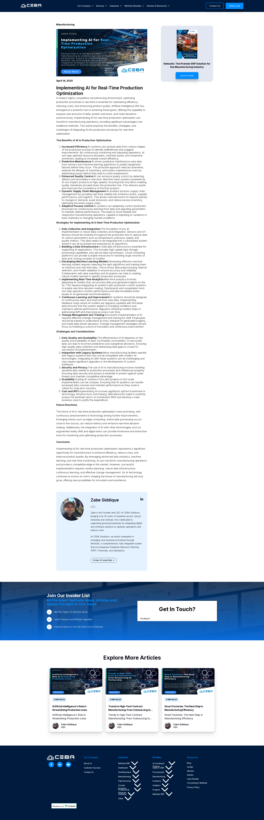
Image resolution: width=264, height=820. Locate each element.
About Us (88, 763)
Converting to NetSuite (197, 783)
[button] (85, 6)
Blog (189, 763)
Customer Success (92, 768)
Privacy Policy (193, 787)
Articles (190, 775)
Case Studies (193, 779)
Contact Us (89, 772)
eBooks (190, 771)
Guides (190, 767)
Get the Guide (187, 75)
